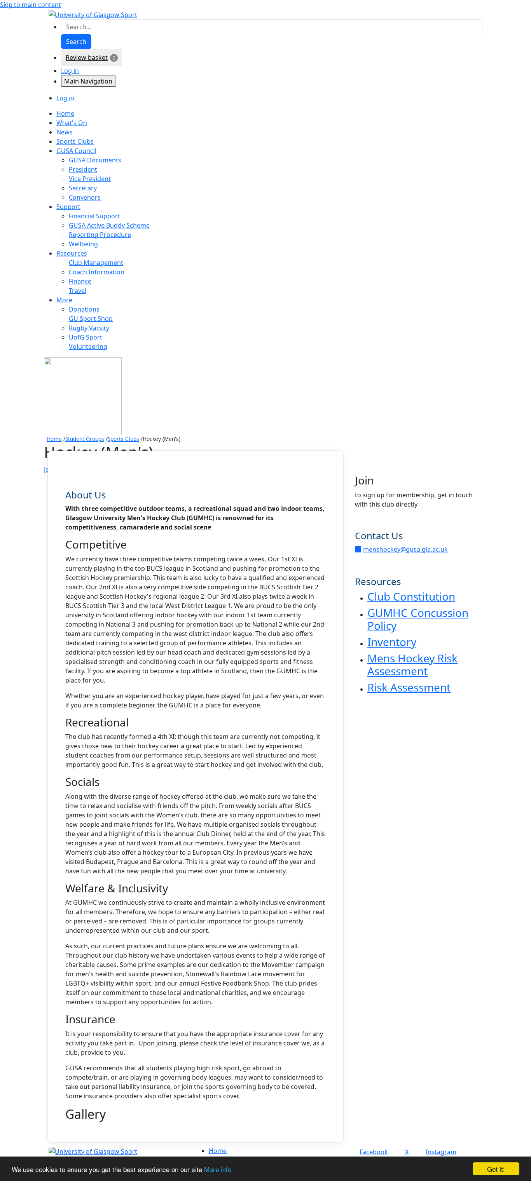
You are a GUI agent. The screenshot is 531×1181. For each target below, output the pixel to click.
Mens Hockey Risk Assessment (412, 665)
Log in (70, 70)
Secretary (83, 188)
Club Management (96, 262)
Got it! (496, 1169)
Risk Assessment (409, 687)
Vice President (90, 178)
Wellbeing (83, 244)
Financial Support (94, 216)
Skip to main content (30, 4)
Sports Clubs (123, 438)
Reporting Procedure (100, 234)
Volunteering (88, 346)
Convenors (85, 197)
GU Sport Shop (91, 318)
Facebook (374, 1152)
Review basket (87, 57)
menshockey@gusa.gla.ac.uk (405, 549)
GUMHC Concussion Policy (417, 619)
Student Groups (84, 438)
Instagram (441, 1152)
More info (217, 1169)
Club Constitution (411, 596)
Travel (77, 290)
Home (54, 438)
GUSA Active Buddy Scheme (109, 225)
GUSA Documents (95, 160)
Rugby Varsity (89, 328)
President (83, 169)
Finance (80, 281)
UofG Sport (85, 337)
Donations (84, 309)
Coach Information (96, 272)
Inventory (391, 641)
